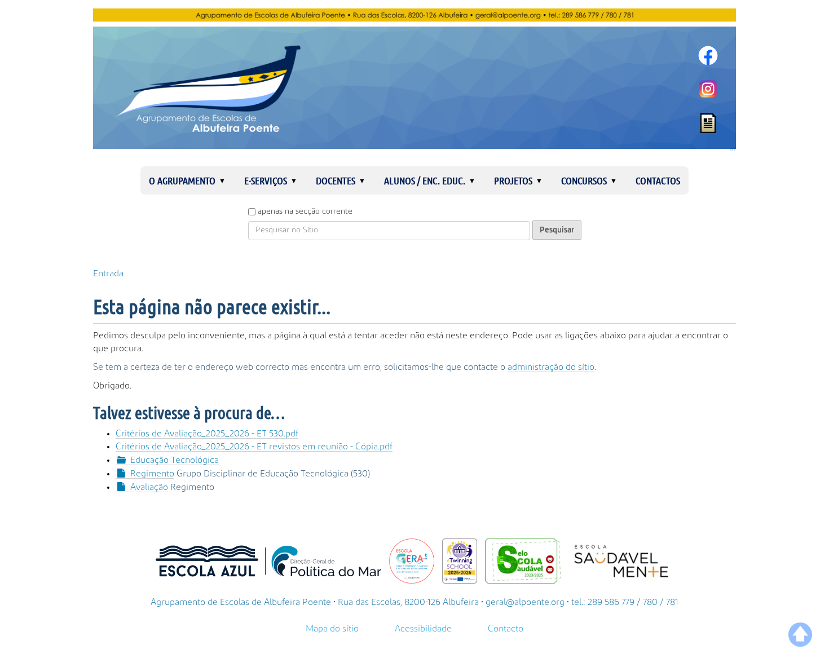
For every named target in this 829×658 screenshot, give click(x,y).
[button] (227, 180)
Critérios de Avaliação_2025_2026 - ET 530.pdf (207, 433)
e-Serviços (265, 180)
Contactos (658, 180)
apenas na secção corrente (305, 211)
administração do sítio (551, 367)
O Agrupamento (182, 180)
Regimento (152, 473)
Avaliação (149, 487)
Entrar (733, 150)
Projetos (513, 180)
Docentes (335, 180)
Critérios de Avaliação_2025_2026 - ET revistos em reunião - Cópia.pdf (254, 446)
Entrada (108, 273)
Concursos (584, 180)
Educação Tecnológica (174, 460)
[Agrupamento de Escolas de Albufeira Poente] (414, 78)
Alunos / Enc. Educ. (424, 180)
